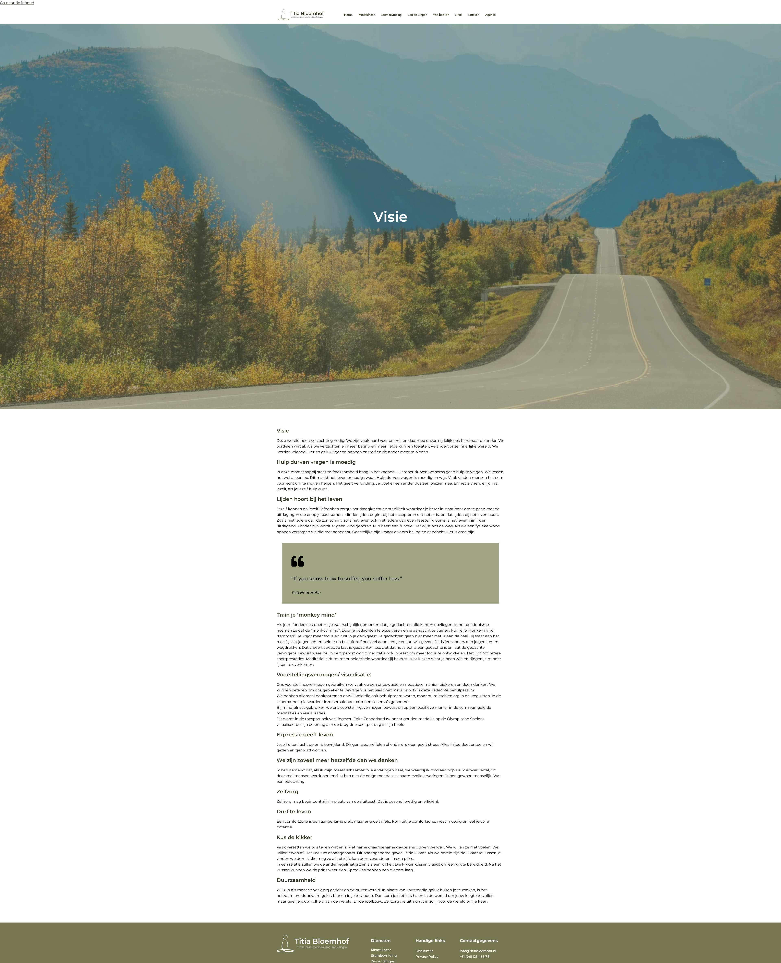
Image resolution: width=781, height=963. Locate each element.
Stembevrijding (391, 15)
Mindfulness (367, 15)
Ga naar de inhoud (17, 3)
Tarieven (473, 15)
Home (348, 15)
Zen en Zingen (417, 15)
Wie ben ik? (441, 15)
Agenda (490, 15)
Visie (458, 15)
